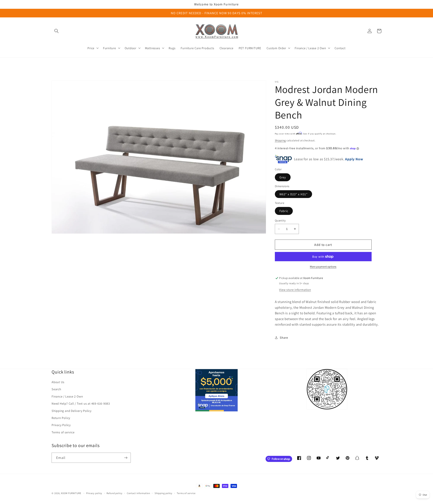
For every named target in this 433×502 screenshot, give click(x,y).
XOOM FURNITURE (71, 493)
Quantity (280, 220)
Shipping (280, 140)
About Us (58, 382)
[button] (56, 31)
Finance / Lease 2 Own (67, 396)
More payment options (323, 266)
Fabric (283, 211)
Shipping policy (164, 493)
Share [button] (284, 337)
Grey (282, 177)
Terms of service (63, 432)
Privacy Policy (61, 425)
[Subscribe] (126, 458)
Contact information (138, 493)
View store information (295, 290)
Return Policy (61, 418)
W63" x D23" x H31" (293, 194)
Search (56, 389)
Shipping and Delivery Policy (72, 411)
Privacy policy (94, 493)
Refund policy (114, 493)
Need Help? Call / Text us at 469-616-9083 (81, 403)
